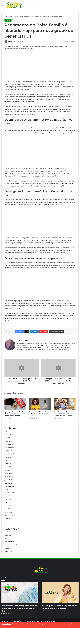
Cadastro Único (9, 541)
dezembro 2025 (9, 444)
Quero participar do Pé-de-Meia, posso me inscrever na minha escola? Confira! (14, 414)
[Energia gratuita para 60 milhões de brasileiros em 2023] (40, 404)
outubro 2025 (8, 451)
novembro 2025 (9, 447)
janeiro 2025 (8, 480)
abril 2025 (7, 470)
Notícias (12, 16)
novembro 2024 (9, 486)
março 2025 (8, 473)
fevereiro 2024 (9, 515)
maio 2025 (7, 467)
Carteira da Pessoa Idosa (12, 545)
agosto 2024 (8, 496)
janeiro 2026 (8, 441)
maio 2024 (7, 505)
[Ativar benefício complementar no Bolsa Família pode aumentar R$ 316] (19, 592)
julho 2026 (7, 431)
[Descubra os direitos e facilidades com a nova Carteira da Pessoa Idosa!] (65, 404)
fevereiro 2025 (9, 476)
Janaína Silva (11, 41)
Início (7, 16)
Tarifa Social (8, 551)
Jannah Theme (6, 624)
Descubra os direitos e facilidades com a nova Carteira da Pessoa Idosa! (63, 414)
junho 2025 (7, 463)
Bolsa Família (8, 535)
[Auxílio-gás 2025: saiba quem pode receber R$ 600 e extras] (60, 592)
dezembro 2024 (9, 483)
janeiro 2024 (8, 518)
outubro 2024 (8, 489)
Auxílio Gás (7, 532)
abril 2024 (7, 509)
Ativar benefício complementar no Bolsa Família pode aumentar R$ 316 (19, 608)
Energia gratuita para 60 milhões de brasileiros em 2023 (38, 414)
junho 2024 (7, 502)
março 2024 (8, 512)
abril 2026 (7, 438)
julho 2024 (7, 499)
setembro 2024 (9, 493)
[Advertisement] (40, 66)
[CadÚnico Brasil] (14, 5)
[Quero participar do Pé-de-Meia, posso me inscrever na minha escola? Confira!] (15, 404)
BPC (5, 538)
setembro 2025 (9, 454)
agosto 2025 (8, 457)
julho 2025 (7, 460)
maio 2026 (7, 434)
